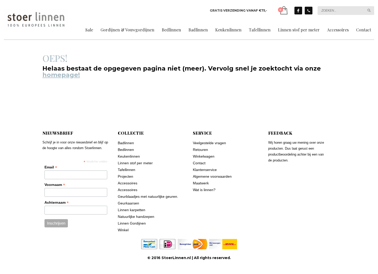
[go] (369, 10)
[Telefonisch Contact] (308, 10)
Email (50, 167)
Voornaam (54, 184)
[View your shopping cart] (283, 10)
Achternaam (56, 202)
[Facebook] (298, 10)
